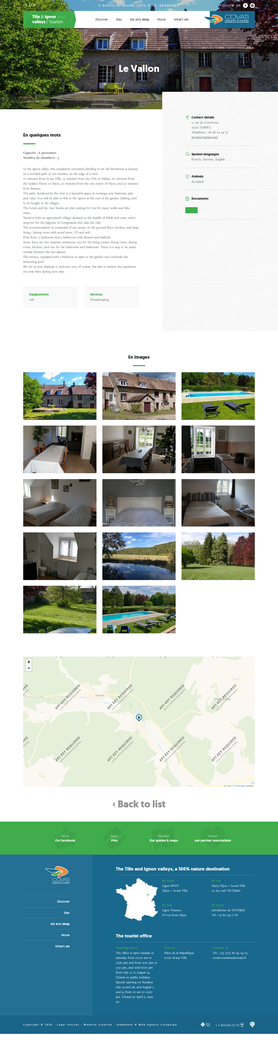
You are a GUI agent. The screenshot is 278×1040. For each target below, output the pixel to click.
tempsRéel (125, 1024)
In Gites (46, 101)
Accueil (26, 101)
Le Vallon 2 (58, 101)
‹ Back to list (139, 804)
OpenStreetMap (239, 786)
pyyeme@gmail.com (205, 137)
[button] (139, 718)
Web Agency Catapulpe (158, 1024)
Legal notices (68, 1024)
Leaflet (228, 786)
